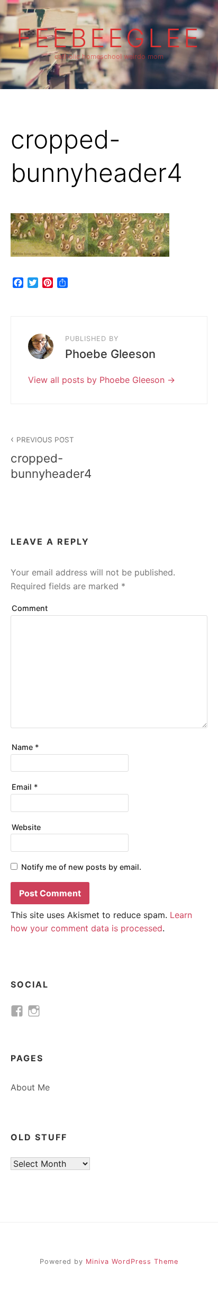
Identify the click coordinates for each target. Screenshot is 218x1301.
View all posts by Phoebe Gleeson (97, 379)
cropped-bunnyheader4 (51, 458)
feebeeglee (109, 38)
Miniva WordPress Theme (132, 1261)
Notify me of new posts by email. (81, 866)
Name (25, 747)
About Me (30, 1087)
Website (26, 827)
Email (25, 786)
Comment (30, 608)
